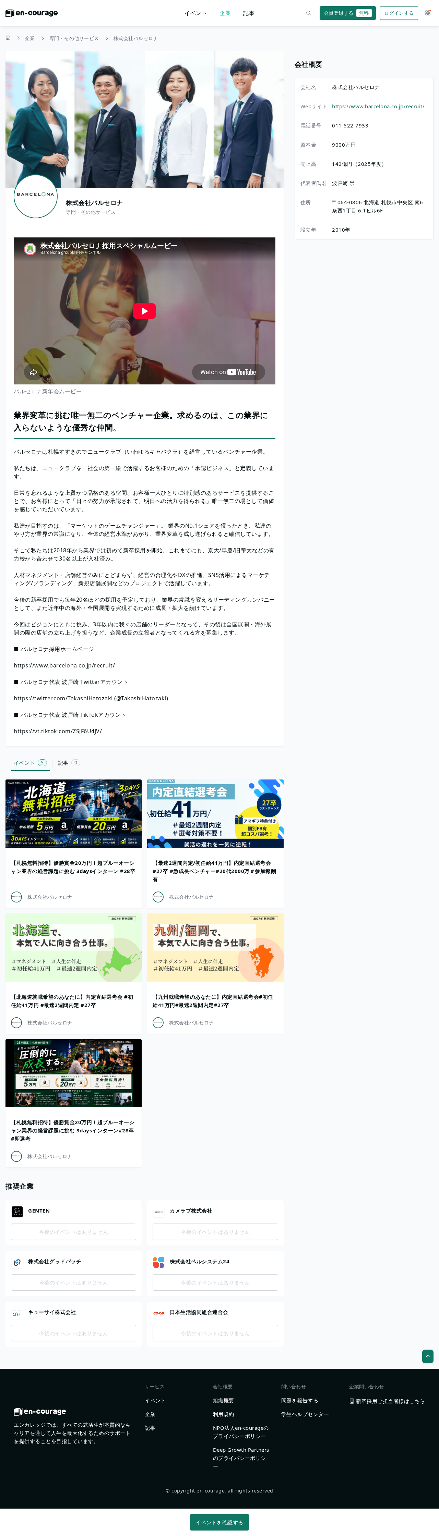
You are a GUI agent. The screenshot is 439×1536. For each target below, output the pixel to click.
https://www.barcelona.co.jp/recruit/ (378, 106)
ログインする (399, 13)
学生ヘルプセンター (305, 1414)
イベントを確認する (219, 1522)
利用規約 (223, 1414)
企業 (225, 13)
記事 (248, 13)
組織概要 (223, 1400)
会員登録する (346, 13)
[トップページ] (8, 38)
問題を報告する (300, 1400)
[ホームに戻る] (31, 15)
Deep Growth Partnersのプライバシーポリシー (241, 1458)
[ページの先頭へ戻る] (428, 1356)
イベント (196, 13)
